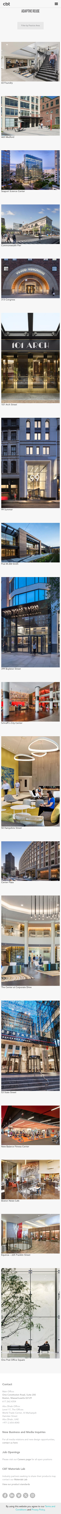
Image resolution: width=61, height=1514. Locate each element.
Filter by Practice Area (30, 26)
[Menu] (56, 4)
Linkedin (12, 1495)
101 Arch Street (9, 405)
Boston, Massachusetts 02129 (17, 1398)
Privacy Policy (38, 1510)
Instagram (32, 1495)
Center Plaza (7, 882)
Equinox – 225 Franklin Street (15, 1255)
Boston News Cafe (10, 1201)
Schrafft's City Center (11, 723)
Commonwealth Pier (11, 245)
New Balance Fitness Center (15, 1147)
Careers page (24, 1459)
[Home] (6, 4)
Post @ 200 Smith (9, 564)
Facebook (5, 1495)
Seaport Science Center (13, 191)
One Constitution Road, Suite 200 (19, 1395)
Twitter (25, 1495)
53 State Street (8, 1092)
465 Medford (7, 137)
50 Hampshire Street (11, 828)
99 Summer (7, 510)
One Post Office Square (13, 1360)
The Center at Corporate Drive (16, 987)
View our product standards (16, 1484)
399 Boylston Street (11, 669)
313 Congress (8, 300)
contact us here (10, 1443)
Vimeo (18, 1495)
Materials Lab (20, 1479)
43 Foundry (7, 83)
